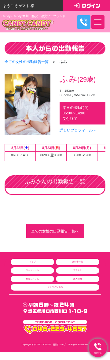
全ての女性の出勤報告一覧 (27, 62)
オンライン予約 (55, 287)
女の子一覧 (77, 261)
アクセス (77, 270)
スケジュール (32, 270)
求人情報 (77, 278)
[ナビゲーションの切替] (98, 22)
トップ (32, 261)
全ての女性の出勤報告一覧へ (55, 231)
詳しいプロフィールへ (78, 130)
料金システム (32, 278)
